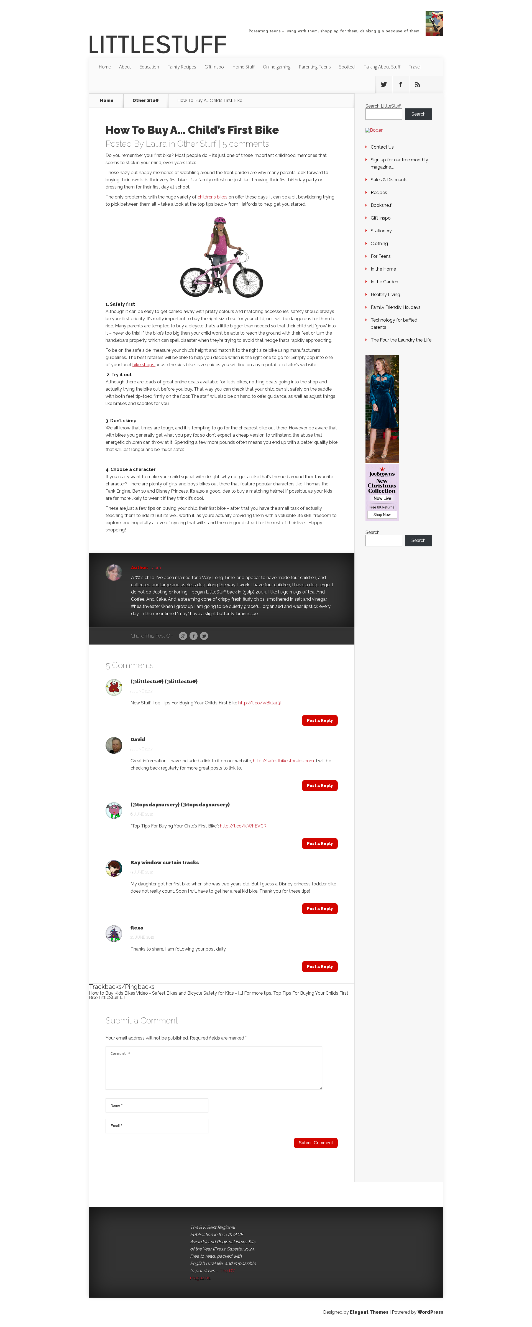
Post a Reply (320, 720)
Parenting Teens (315, 67)
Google (183, 636)
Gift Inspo (214, 67)
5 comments (245, 144)
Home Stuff (243, 67)
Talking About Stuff (382, 67)
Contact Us (382, 147)
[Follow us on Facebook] (400, 84)
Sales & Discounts (389, 179)
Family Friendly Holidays (396, 307)
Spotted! (347, 67)
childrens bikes (212, 197)
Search (418, 114)
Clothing (379, 243)
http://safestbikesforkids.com (283, 760)
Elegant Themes (369, 1312)
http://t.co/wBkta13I (259, 702)
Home (105, 67)
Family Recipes (181, 67)
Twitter (204, 636)
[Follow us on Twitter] (383, 84)
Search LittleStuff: (383, 106)
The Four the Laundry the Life (401, 340)
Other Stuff (145, 100)
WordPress (430, 1312)
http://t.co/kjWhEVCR (243, 826)
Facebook (193, 636)
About (125, 67)
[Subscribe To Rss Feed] (417, 84)
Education (149, 67)
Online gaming (276, 67)
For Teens (381, 256)
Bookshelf (381, 205)
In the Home (383, 269)
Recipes (379, 192)
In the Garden (384, 281)
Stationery (381, 230)
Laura (156, 144)
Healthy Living (385, 294)
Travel (415, 67)
